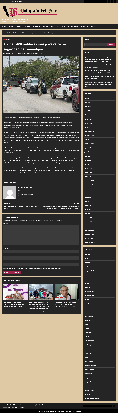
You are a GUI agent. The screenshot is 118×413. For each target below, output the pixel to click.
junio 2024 (87, 205)
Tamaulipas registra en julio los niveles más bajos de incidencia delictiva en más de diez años (98, 84)
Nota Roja (54, 26)
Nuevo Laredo (88, 353)
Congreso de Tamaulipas (92, 271)
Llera (86, 324)
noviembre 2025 (89, 135)
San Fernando (88, 361)
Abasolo (87, 254)
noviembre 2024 (89, 185)
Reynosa (87, 357)
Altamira (27, 26)
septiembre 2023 (89, 242)
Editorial (87, 283)
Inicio (4, 26)
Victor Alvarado (34, 311)
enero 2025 (87, 176)
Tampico (11, 26)
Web (4, 261)
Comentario (7, 223)
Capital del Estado (90, 267)
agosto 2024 (88, 197)
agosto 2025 (88, 148)
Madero (19, 26)
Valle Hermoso (89, 390)
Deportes (94, 26)
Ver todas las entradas (26, 194)
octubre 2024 (88, 189)
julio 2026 (87, 102)
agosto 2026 (88, 98)
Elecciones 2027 (89, 295)
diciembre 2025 (89, 131)
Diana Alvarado (9, 53)
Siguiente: (61, 206)
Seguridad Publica (90, 365)
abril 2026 (87, 115)
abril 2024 (87, 213)
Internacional (73, 26)
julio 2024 (87, 201)
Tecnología (88, 386)
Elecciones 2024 (89, 291)
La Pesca (87, 320)
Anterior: (20, 206)
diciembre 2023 (89, 230)
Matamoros (88, 332)
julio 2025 (87, 152)
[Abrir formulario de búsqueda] (115, 26)
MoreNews (68, 411)
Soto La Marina (89, 369)
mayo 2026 (87, 111)
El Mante (87, 287)
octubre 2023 (88, 238)
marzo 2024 (88, 218)
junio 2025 (87, 156)
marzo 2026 (88, 119)
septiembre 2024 (89, 193)
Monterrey (87, 345)
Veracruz (87, 394)
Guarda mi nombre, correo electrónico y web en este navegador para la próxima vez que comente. (33, 268)
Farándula (84, 26)
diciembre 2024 (89, 181)
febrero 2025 (88, 172)
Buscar (87, 40)
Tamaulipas (37, 26)
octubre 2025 (88, 139)
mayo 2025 (87, 160)
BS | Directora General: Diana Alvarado (15, 19)
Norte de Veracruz (90, 349)
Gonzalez (87, 312)
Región (45, 26)
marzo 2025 (88, 168)
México (62, 26)
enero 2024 (87, 226)
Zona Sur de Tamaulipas (91, 398)
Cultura (86, 275)
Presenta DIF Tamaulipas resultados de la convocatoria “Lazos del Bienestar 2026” (13, 304)
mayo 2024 (87, 209)
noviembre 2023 (89, 234)
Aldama (86, 258)
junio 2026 (87, 107)
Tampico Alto (88, 382)
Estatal (86, 299)
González (87, 308)
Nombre (6, 248)
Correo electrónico (9, 255)
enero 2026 (87, 127)
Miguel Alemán (89, 341)
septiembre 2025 (89, 143)
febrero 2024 (88, 222)
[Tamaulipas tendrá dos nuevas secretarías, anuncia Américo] (67, 292)
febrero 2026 (88, 123)
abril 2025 (87, 164)
